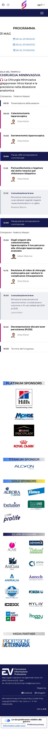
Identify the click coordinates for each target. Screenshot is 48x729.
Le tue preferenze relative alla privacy (27, 720)
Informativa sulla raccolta (15, 726)
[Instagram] (8, 4)
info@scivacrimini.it (32, 683)
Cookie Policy (38, 698)
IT (41, 5)
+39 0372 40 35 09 (12, 683)
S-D (44, 709)
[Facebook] (3, 4)
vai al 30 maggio (25, 44)
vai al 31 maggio (25, 50)
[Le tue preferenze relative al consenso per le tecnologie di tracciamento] (35, 724)
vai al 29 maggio (25, 39)
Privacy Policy (26, 698)
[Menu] (41, 13)
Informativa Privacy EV (11, 698)
